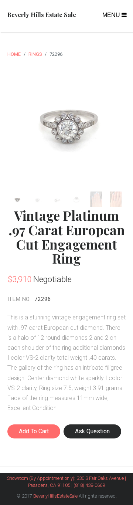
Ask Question (92, 431)
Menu (112, 15)
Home (14, 54)
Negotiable (52, 279)
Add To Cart (34, 431)
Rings (35, 54)
